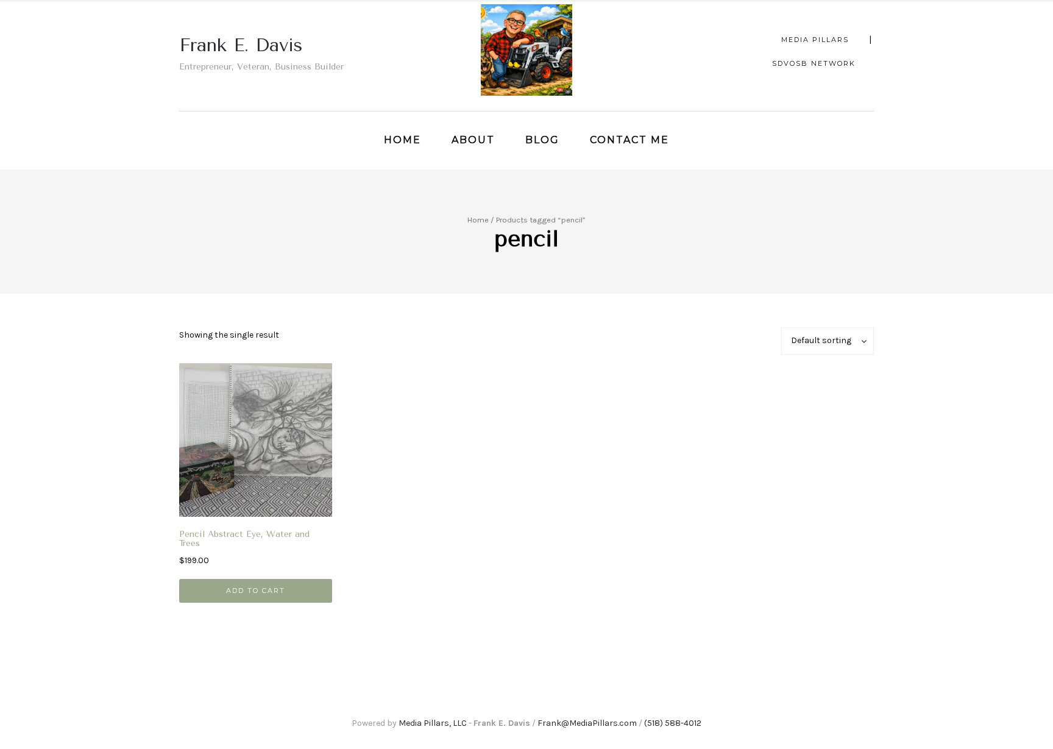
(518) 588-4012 (672, 723)
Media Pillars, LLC (433, 723)
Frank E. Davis (241, 45)
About (473, 140)
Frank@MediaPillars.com (587, 723)
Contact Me (629, 140)
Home (402, 140)
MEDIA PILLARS (815, 39)
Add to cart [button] (255, 590)
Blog (542, 140)
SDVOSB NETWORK (814, 63)
